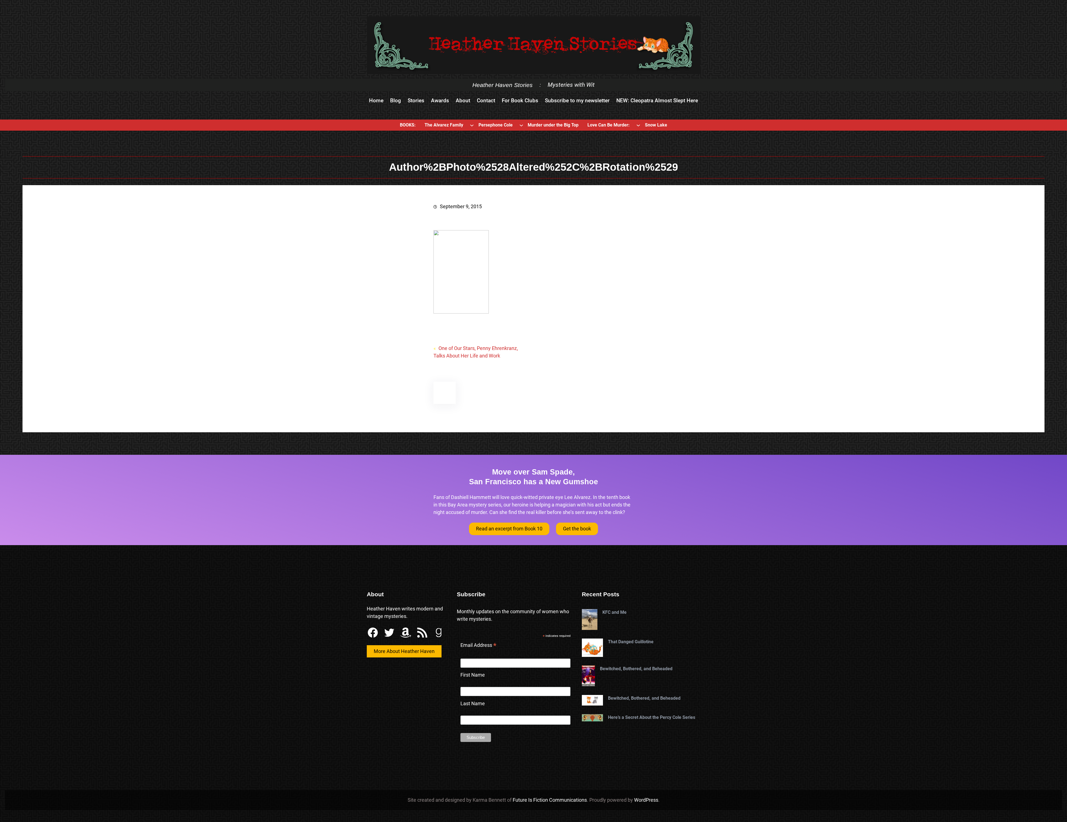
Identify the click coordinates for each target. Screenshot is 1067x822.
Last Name (472, 703)
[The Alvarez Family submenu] (472, 125)
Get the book (577, 529)
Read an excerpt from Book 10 (509, 529)
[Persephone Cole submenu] (521, 125)
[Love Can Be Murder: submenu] (638, 125)
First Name (472, 675)
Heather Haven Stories (502, 85)
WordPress (646, 800)
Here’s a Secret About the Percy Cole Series (651, 717)
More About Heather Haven (404, 651)
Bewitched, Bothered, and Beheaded (636, 668)
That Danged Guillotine (631, 641)
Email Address (478, 645)
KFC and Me (614, 612)
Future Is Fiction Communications (550, 800)
